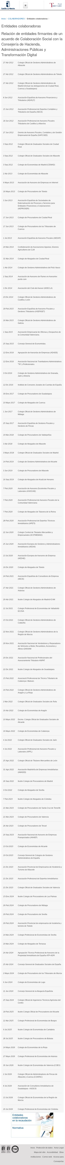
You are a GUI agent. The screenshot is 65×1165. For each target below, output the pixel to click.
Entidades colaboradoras (37, 19)
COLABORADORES (16, 19)
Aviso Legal (59, 1148)
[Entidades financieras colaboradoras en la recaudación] (32, 1119)
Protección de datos (44, 1148)
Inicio (3, 19)
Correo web (47, 1157)
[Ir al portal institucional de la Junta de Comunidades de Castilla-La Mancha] (8, 8)
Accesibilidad (52, 1152)
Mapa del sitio (40, 1152)
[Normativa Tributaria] (32, 1131)
